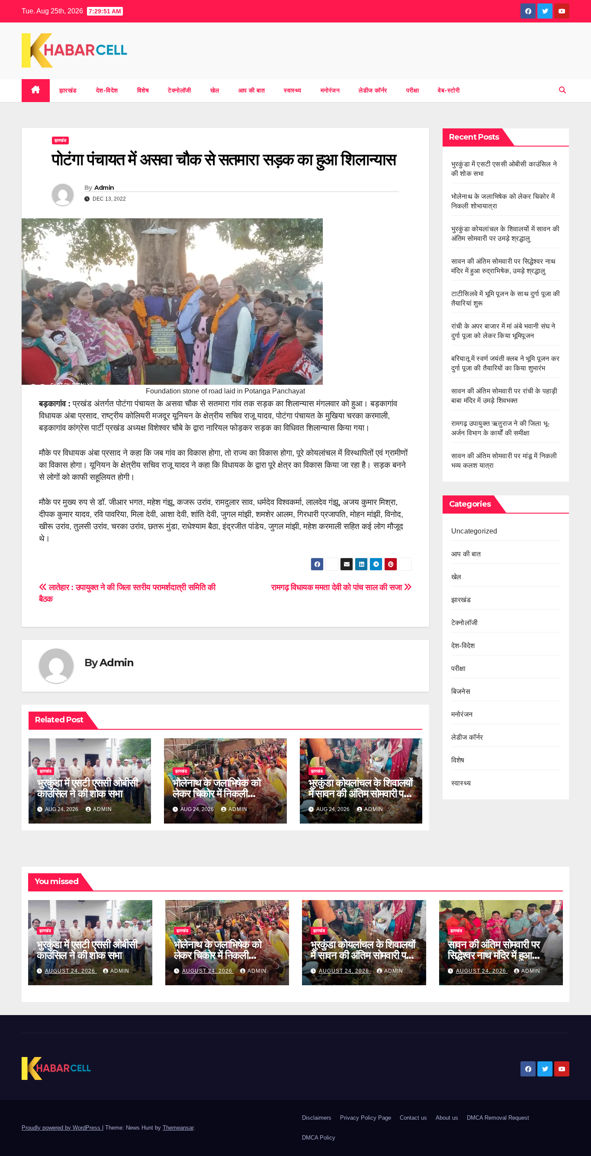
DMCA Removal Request (498, 1117)
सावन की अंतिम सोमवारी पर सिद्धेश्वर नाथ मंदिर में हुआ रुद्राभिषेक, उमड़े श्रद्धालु (494, 955)
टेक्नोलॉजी (179, 90)
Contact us (413, 1117)
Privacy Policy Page (365, 1117)
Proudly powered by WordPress (62, 1127)
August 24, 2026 (71, 971)
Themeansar (178, 1127)
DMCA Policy (318, 1137)
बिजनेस (460, 691)
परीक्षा (412, 90)
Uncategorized (474, 531)
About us (447, 1117)
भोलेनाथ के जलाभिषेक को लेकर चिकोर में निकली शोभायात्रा (216, 793)
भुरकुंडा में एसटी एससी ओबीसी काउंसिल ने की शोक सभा (87, 788)
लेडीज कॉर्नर (373, 90)
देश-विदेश (107, 90)
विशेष (143, 90)
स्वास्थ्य (293, 90)
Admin (104, 188)
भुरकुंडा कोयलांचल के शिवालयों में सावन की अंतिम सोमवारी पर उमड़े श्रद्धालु (360, 793)
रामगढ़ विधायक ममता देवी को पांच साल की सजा (337, 587)
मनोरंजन (330, 90)
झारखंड (68, 90)
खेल (214, 90)
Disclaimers (316, 1117)
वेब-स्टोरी (448, 90)
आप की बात (251, 90)
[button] (562, 90)
